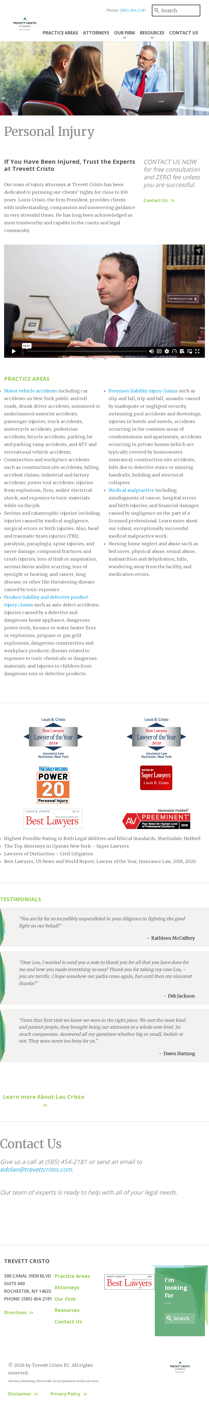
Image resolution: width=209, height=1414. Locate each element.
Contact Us (183, 33)
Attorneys (96, 33)
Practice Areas (60, 33)
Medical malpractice (131, 490)
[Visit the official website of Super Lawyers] (156, 768)
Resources (152, 33)
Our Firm (124, 33)
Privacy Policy (65, 1394)
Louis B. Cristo (156, 782)
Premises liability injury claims (143, 391)
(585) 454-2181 (133, 10)
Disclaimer (19, 1394)
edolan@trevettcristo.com (36, 1169)
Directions (15, 1312)
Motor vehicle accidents (30, 391)
